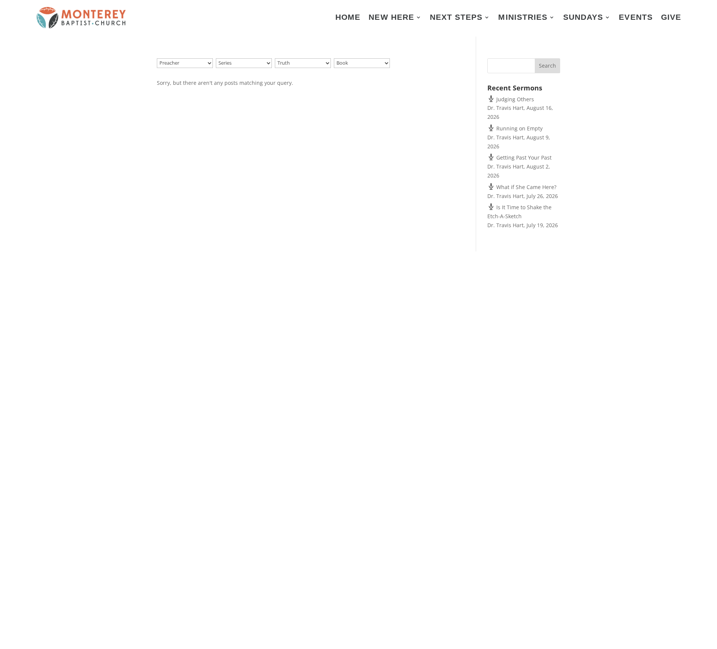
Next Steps (456, 18)
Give (671, 18)
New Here (391, 18)
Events (635, 18)
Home (347, 18)
